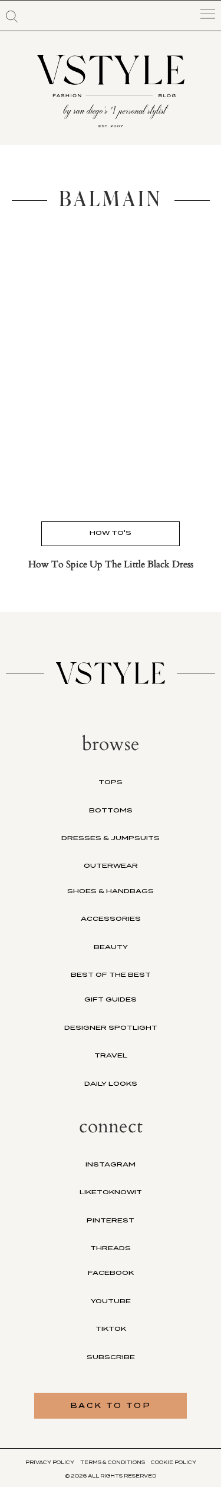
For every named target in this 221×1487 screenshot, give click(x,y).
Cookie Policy (173, 1462)
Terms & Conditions (112, 1462)
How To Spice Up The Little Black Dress (110, 564)
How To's (110, 532)
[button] (12, 16)
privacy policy (49, 1462)
